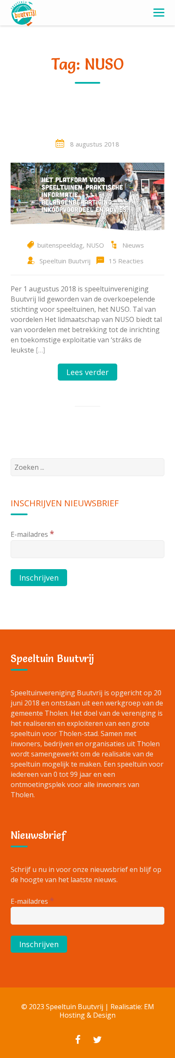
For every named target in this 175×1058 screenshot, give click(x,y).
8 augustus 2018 (94, 144)
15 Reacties (126, 261)
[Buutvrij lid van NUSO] (87, 195)
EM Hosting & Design (106, 1011)
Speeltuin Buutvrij (65, 261)
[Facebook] (77, 1040)
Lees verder (87, 372)
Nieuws (133, 245)
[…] (40, 350)
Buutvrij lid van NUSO (87, 121)
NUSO (95, 245)
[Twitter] (97, 1040)
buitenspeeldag (60, 245)
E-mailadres (32, 533)
